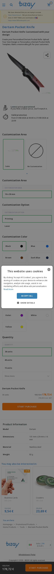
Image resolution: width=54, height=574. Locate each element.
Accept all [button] (27, 295)
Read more (9, 289)
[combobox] (48, 269)
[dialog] (27, 287)
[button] (27, 303)
